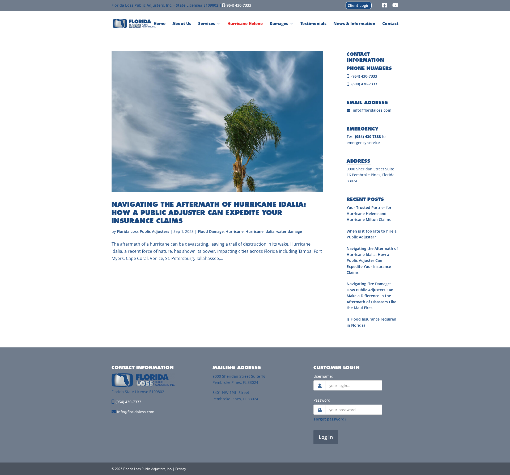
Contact (390, 24)
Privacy (180, 468)
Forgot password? (330, 419)
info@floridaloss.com (372, 110)
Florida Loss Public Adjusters (143, 231)
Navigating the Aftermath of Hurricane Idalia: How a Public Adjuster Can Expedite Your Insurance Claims (209, 212)
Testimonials (313, 24)
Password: (322, 400)
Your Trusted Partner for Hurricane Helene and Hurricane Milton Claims (369, 213)
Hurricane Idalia (259, 231)
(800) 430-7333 (363, 83)
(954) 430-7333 (238, 5)
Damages (279, 24)
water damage (289, 231)
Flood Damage (211, 231)
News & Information (354, 24)
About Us (181, 24)
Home (159, 24)
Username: (323, 376)
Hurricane (235, 231)
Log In (326, 437)
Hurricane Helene (245, 24)
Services (206, 24)
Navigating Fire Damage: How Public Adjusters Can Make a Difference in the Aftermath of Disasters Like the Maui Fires (371, 295)
